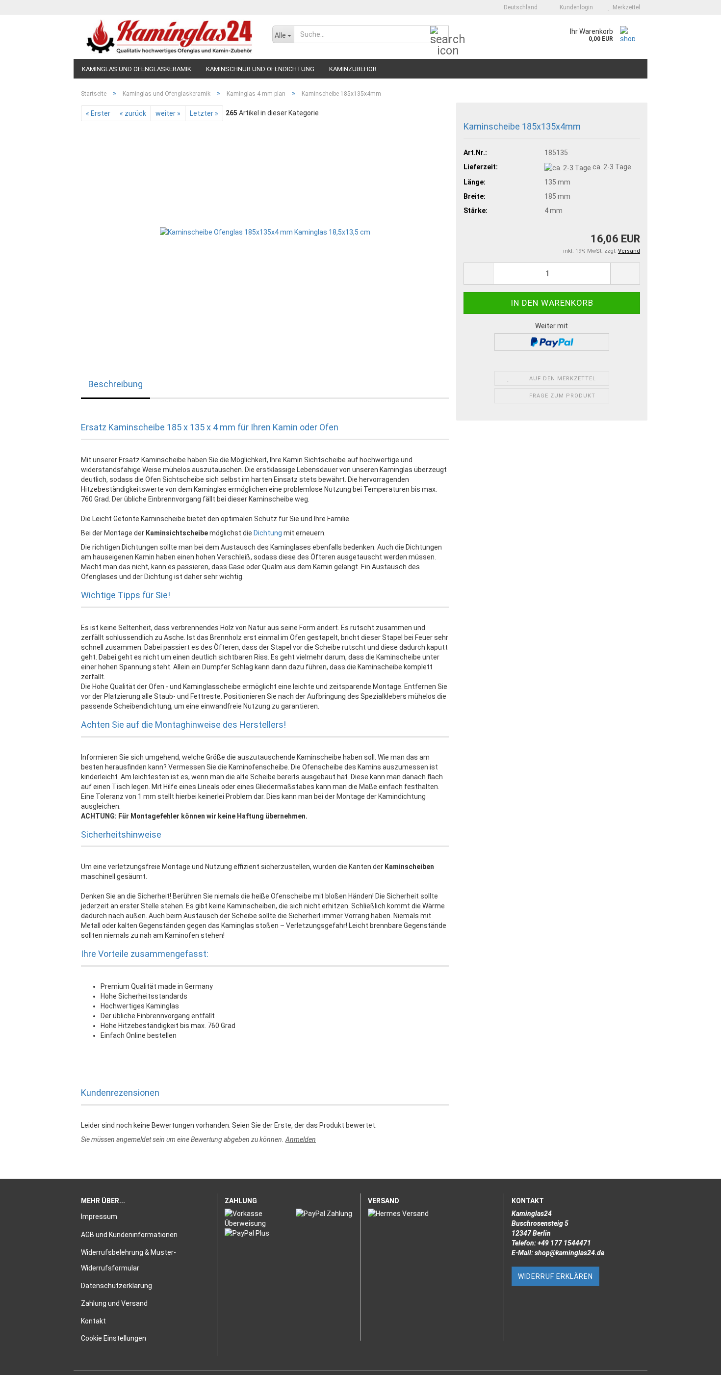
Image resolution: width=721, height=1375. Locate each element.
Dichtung (268, 533)
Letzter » (204, 113)
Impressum (99, 1216)
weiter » (167, 113)
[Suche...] (439, 35)
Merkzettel (625, 7)
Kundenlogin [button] (575, 7)
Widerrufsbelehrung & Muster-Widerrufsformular (128, 1260)
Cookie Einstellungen (113, 1338)
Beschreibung (115, 384)
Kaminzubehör (353, 69)
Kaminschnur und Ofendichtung (260, 69)
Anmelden (300, 1139)
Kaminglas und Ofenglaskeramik (136, 69)
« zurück (133, 113)
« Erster (98, 113)
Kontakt (93, 1321)
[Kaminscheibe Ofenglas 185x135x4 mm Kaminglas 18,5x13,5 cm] (265, 231)
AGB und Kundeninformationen (129, 1235)
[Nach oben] (694, 1360)
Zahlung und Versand (114, 1303)
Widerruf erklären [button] (555, 1276)
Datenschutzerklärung (116, 1286)
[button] (517, 7)
